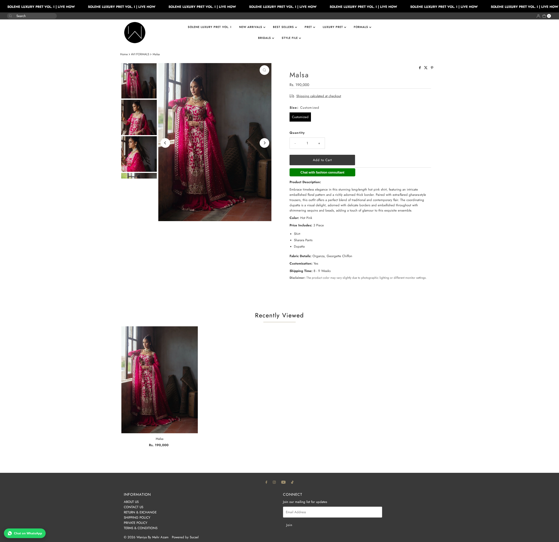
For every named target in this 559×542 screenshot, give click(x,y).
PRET (309, 27)
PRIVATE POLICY (135, 522)
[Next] (264, 143)
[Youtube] (283, 482)
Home (124, 54)
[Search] (51, 13)
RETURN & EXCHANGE (140, 512)
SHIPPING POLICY (137, 517)
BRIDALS (265, 38)
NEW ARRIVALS (251, 27)
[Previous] (165, 143)
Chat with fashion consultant (322, 172)
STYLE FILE (290, 38)
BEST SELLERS (284, 27)
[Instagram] (274, 482)
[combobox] (28, 16)
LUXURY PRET (333, 27)
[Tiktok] (292, 482)
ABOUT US (131, 501)
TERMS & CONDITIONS (140, 528)
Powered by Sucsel (185, 537)
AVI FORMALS (140, 54)
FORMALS (361, 27)
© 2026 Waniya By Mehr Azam (146, 537)
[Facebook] (266, 482)
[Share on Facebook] (420, 68)
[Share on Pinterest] (432, 68)
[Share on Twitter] (426, 68)
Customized (300, 117)
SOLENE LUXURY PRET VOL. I (209, 27)
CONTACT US (133, 507)
